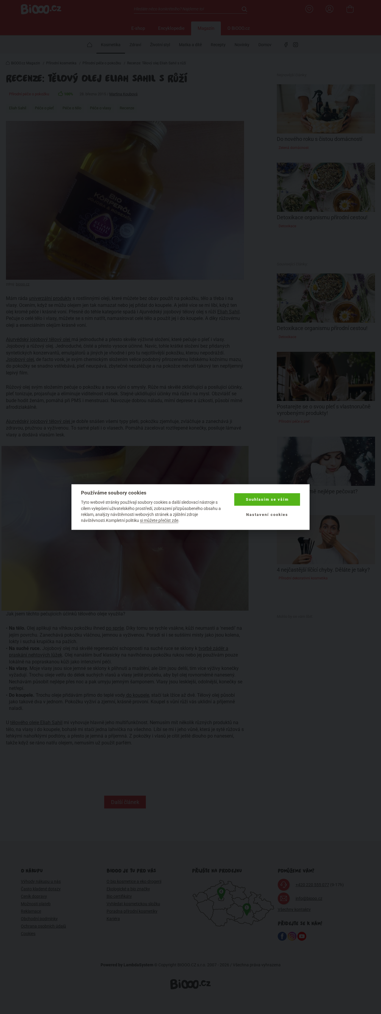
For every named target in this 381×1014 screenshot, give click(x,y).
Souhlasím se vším (267, 499)
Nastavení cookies (267, 514)
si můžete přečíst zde (159, 520)
